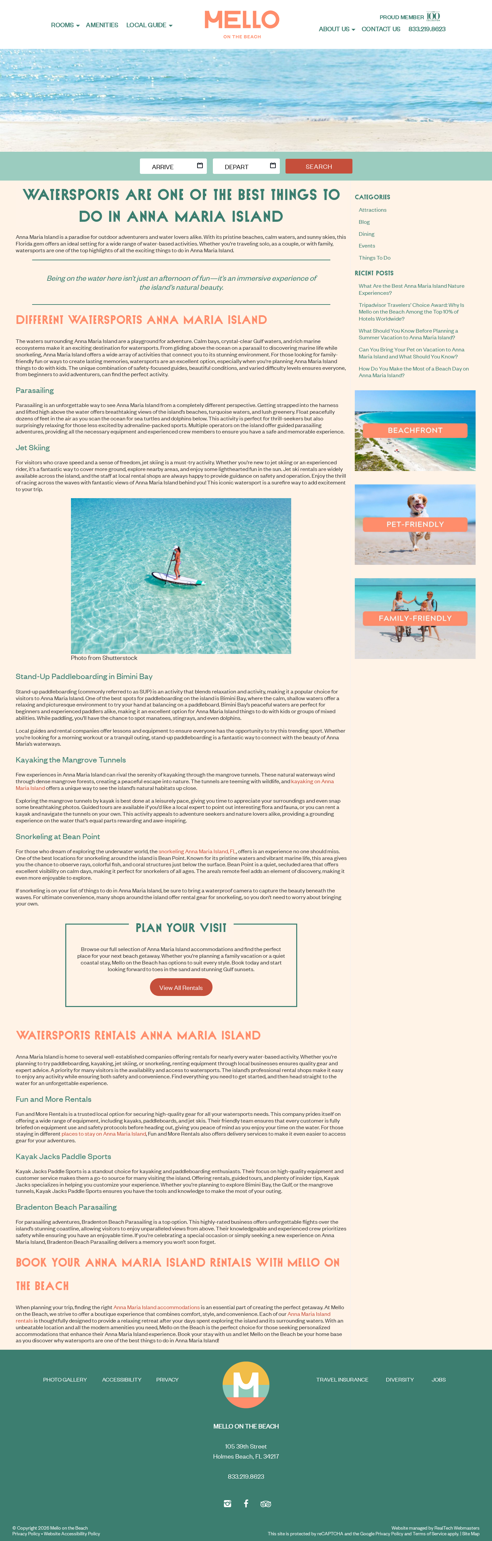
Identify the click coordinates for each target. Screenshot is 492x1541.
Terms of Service (429, 1533)
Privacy (167, 1379)
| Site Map (470, 1533)
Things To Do (375, 257)
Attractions (373, 209)
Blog (364, 221)
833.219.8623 (427, 28)
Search (319, 166)
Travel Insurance (342, 1379)
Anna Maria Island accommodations (156, 1307)
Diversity (400, 1379)
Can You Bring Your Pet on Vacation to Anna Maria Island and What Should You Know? (412, 352)
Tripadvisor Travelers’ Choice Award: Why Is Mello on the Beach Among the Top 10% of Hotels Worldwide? (411, 311)
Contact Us (381, 28)
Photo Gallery (65, 1379)
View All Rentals (181, 987)
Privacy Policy (26, 1533)
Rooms (62, 24)
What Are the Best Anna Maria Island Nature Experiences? (412, 289)
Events (367, 245)
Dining (367, 233)
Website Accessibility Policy (72, 1533)
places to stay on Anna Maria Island (104, 1133)
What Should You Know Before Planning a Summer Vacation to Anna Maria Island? (408, 334)
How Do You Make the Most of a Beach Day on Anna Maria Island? (414, 371)
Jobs (439, 1379)
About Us (334, 28)
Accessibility (122, 1379)
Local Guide (146, 24)
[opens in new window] (228, 1502)
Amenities (102, 24)
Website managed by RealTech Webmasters (436, 1528)
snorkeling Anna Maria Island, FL (197, 851)
